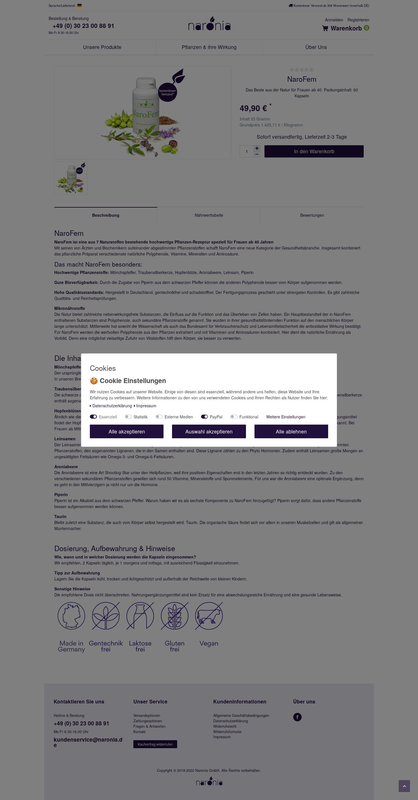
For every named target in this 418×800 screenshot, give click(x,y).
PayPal (216, 417)
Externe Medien (179, 417)
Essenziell (108, 417)
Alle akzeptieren (127, 431)
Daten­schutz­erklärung (112, 405)
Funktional (248, 417)
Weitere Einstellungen (285, 417)
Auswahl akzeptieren (209, 431)
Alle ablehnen (291, 431)
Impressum (146, 405)
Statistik (141, 417)
